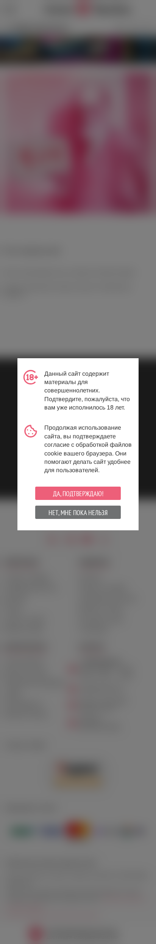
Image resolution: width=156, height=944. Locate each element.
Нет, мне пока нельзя (78, 512)
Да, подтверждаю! (78, 493)
